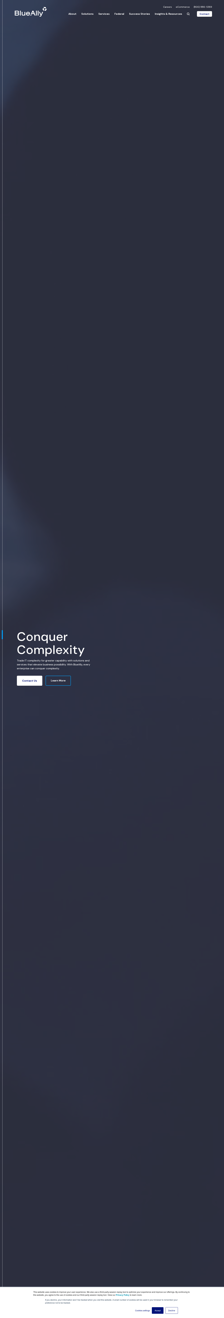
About (72, 14)
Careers (167, 6)
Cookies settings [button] (142, 1310)
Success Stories (139, 14)
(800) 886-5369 (203, 6)
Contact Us (29, 680)
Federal (119, 14)
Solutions (87, 14)
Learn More (58, 680)
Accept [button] (158, 1310)
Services (104, 14)
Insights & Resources (168, 14)
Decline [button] (171, 1310)
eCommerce (183, 6)
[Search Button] (188, 14)
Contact (204, 13)
